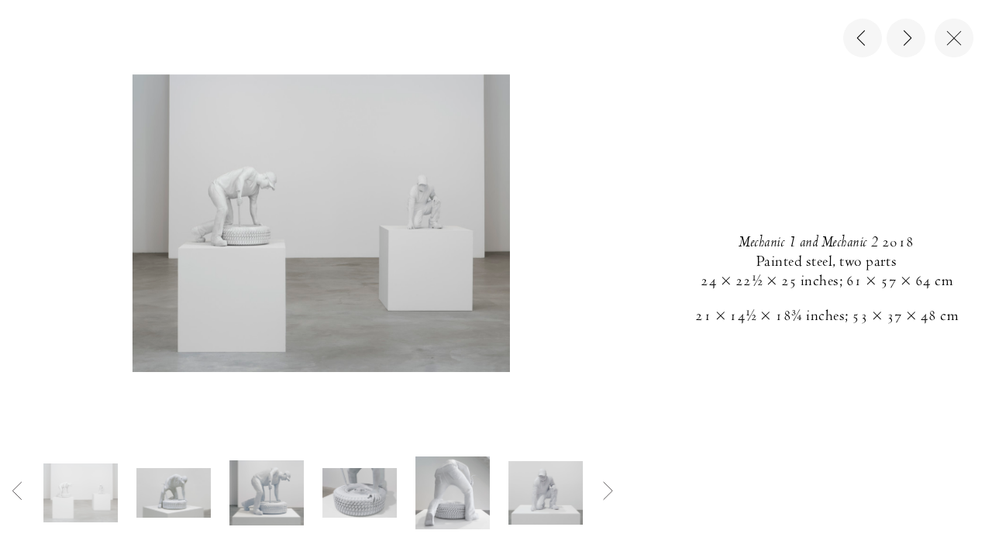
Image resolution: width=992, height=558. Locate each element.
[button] (80, 492)
